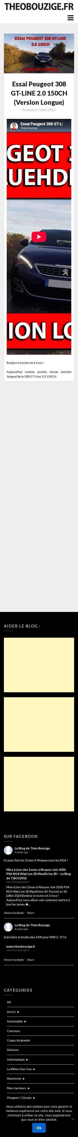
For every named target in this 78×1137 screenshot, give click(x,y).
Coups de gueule (18, 1040)
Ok (39, 1128)
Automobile (15, 1021)
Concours (13, 1031)
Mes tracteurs (16, 1088)
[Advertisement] (39, 665)
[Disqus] (39, 442)
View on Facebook (14, 912)
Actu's (11, 1011)
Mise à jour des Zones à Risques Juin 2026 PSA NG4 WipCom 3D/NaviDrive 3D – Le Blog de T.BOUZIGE (38, 874)
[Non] (72, 1119)
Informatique (16, 1059)
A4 (9, 1002)
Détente (13, 1050)
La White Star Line (19, 1069)
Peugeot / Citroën (19, 1097)
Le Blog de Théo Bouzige (32, 848)
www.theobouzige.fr (20, 946)
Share (30, 912)
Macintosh (14, 1078)
